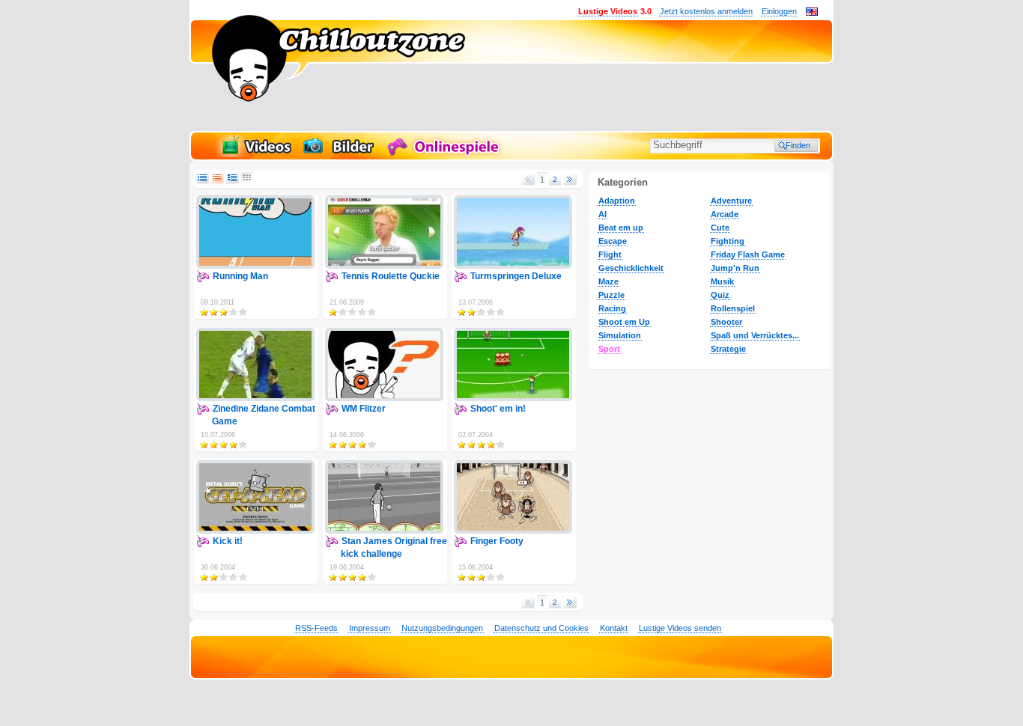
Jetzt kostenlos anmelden (706, 11)
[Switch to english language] (812, 12)
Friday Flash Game (748, 254)
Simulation (619, 335)
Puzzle (611, 294)
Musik (722, 281)
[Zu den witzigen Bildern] (339, 154)
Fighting (727, 241)
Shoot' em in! (498, 408)
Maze (608, 281)
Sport (609, 348)
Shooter (726, 321)
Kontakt (614, 627)
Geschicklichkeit (631, 267)
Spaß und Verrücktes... (755, 335)
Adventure (731, 200)
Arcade (724, 214)
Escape (612, 241)
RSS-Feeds (316, 627)
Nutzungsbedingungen (442, 627)
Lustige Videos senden (680, 627)
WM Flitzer (363, 408)
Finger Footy (496, 541)
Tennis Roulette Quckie (390, 276)
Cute (720, 227)
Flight (610, 254)
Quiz (720, 294)
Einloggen (779, 11)
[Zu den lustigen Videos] (255, 154)
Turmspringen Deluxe (516, 276)
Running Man (240, 276)
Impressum (369, 627)
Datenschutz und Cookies (541, 627)
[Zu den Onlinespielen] (445, 154)
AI (602, 214)
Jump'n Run (735, 267)
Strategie (728, 348)
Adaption (616, 200)
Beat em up (620, 227)
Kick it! (228, 541)
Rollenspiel (733, 308)
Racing (612, 308)
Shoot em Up (624, 321)
